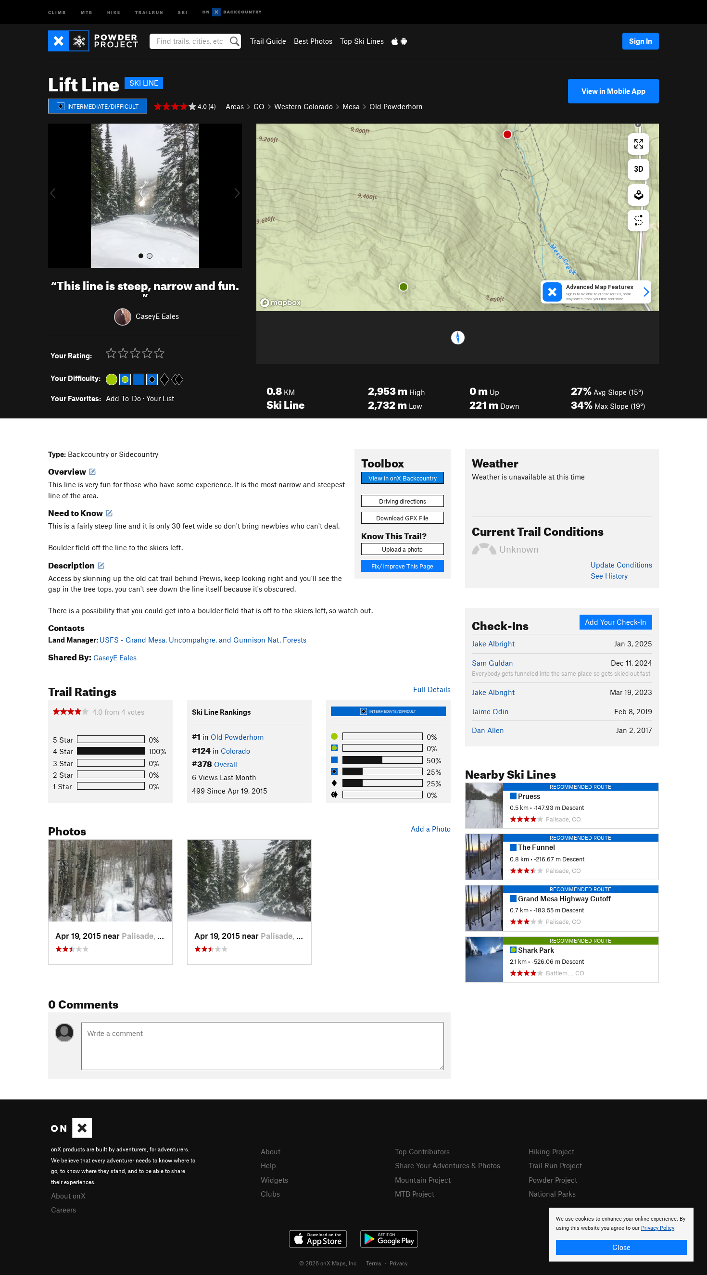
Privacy (399, 1263)
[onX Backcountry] (232, 12)
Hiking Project (551, 1151)
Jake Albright (493, 643)
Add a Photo (431, 828)
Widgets (274, 1179)
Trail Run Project (555, 1165)
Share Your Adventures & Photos (447, 1165)
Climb (57, 12)
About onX (68, 1195)
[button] (57, 196)
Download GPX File (402, 518)
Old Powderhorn (396, 106)
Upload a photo (402, 549)
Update (621, 564)
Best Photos (313, 41)
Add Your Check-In (615, 622)
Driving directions (402, 501)
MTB (87, 12)
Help (268, 1165)
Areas (235, 106)
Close (621, 1247)
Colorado (235, 750)
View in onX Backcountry (402, 478)
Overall (225, 764)
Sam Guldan (492, 662)
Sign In (640, 41)
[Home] (98, 40)
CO (259, 106)
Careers (63, 1209)
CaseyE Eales (157, 315)
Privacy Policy (657, 1228)
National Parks (552, 1193)
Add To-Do (123, 398)
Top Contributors (422, 1151)
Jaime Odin (490, 711)
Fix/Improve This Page (402, 566)
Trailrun (149, 12)
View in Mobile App (613, 91)
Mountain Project (423, 1179)
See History (609, 575)
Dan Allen (488, 730)
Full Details (432, 689)
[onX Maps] (71, 1135)
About (270, 1151)
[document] (621, 1234)
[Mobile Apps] (399, 41)
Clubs (270, 1193)
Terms (373, 1263)
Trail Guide (268, 41)
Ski (183, 12)
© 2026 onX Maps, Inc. (328, 1263)
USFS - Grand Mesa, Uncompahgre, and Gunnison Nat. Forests (203, 639)
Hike (114, 12)
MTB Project (414, 1193)
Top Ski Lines (362, 41)
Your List (160, 398)
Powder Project (553, 1179)
